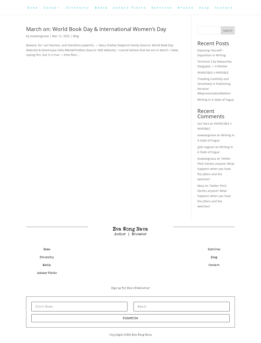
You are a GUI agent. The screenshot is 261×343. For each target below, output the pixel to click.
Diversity (78, 7)
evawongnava (39, 36)
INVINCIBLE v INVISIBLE (213, 72)
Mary (200, 186)
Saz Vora (203, 123)
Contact (224, 7)
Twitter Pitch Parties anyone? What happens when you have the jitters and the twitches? (215, 169)
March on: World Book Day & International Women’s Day (96, 29)
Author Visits (130, 7)
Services (162, 7)
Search (227, 30)
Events (186, 7)
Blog (204, 7)
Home (33, 7)
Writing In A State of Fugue (215, 100)
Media (101, 7)
